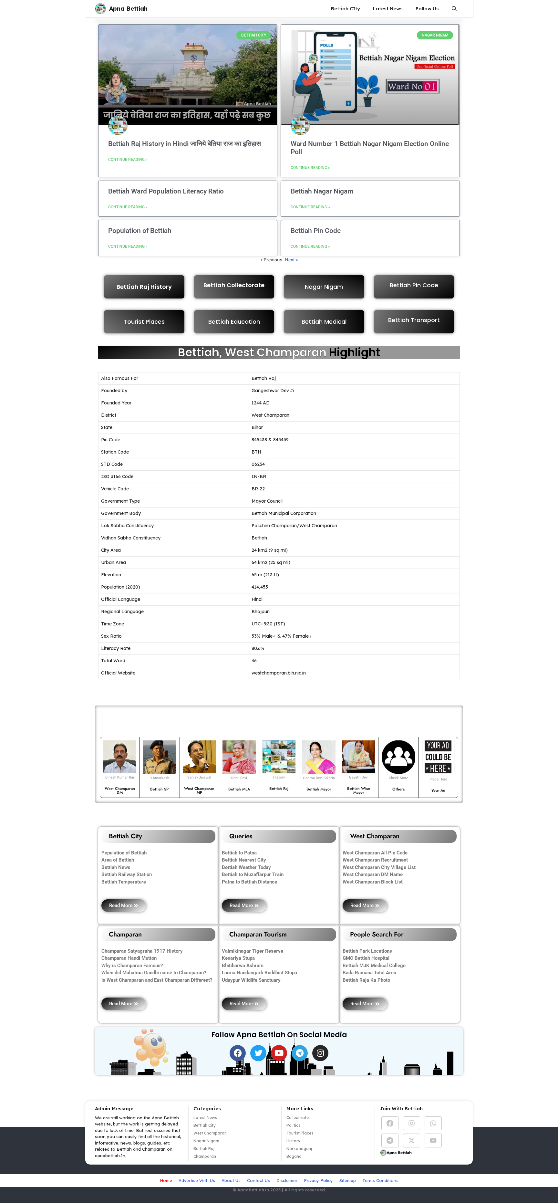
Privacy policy (318, 1180)
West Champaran (210, 1133)
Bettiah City (204, 1125)
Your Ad (438, 790)
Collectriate (297, 1117)
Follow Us (427, 8)
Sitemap (347, 1180)
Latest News (388, 8)
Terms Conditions (380, 1180)
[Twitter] (258, 1053)
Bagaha (294, 1156)
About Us (231, 1180)
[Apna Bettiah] (100, 8)
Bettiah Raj (203, 1148)
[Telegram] (300, 1053)
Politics (293, 1125)
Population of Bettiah (139, 231)
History (293, 1140)
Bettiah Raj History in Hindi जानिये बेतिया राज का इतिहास (184, 144)
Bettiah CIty (345, 8)
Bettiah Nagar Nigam (322, 191)
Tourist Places (144, 322)
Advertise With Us (197, 1180)
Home (166, 1180)
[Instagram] (320, 1053)
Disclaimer (286, 1180)
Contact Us (258, 1180)
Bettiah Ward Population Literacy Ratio (166, 191)
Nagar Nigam (206, 1140)
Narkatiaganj (299, 1148)
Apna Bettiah (128, 8)
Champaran (204, 1156)
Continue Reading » (128, 159)
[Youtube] (279, 1053)
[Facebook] (238, 1053)
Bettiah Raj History (144, 287)
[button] (454, 8)
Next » (291, 259)
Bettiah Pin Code (316, 231)
